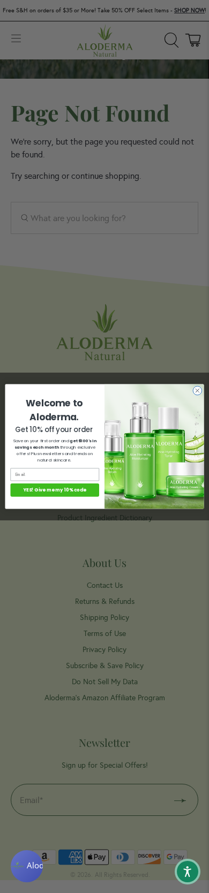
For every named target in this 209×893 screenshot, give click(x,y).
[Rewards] (27, 866)
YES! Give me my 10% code (55, 490)
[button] (187, 871)
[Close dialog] (197, 390)
